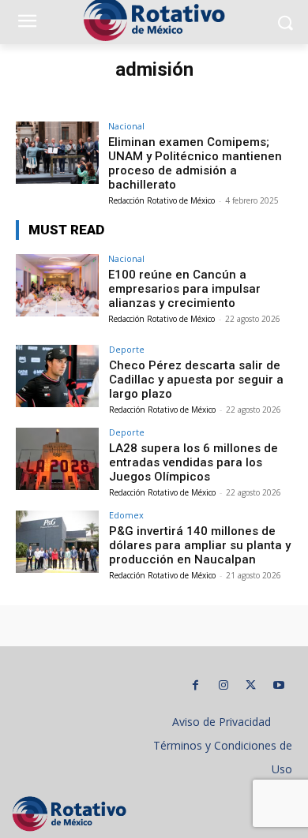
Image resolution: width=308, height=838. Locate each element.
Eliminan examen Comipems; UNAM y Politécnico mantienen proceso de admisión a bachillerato (195, 163)
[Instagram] (223, 685)
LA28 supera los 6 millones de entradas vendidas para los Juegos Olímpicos (193, 462)
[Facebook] (195, 685)
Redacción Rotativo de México (161, 200)
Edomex (126, 515)
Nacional (126, 126)
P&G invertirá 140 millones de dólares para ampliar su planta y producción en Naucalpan (200, 545)
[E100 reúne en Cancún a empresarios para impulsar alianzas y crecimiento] (57, 285)
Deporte (127, 349)
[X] (251, 685)
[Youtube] (278, 685)
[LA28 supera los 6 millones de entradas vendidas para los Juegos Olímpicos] (57, 459)
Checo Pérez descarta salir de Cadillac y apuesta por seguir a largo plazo (196, 379)
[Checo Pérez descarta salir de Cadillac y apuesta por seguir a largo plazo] (57, 376)
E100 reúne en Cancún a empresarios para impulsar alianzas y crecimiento (184, 288)
